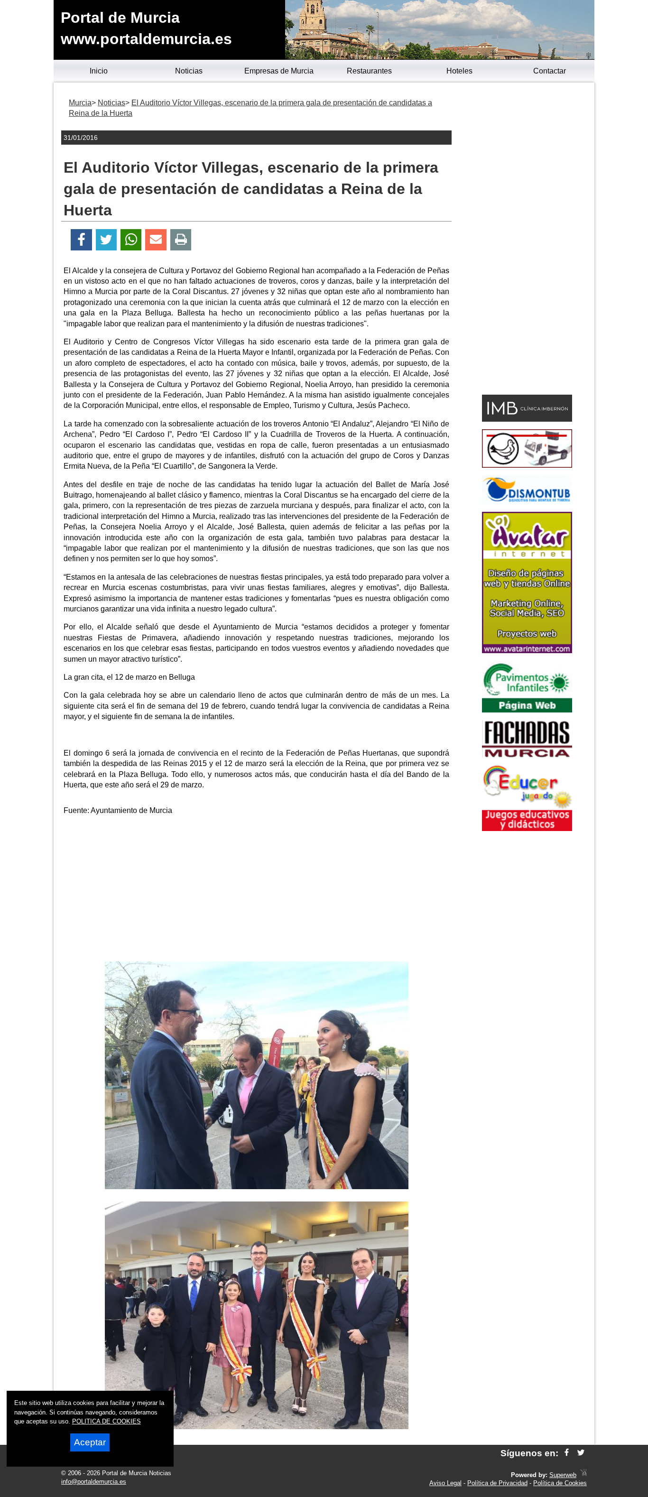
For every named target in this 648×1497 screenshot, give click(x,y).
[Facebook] (81, 239)
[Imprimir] (181, 239)
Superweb (562, 1475)
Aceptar (90, 1442)
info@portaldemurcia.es (93, 1481)
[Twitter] (106, 239)
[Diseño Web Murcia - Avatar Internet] (583, 1475)
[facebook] (567, 1453)
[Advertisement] (256, 890)
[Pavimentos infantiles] (527, 710)
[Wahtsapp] (131, 239)
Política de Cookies (560, 1483)
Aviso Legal (445, 1483)
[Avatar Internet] (527, 651)
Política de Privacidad (497, 1483)
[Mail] (155, 239)
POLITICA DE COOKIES (106, 1421)
